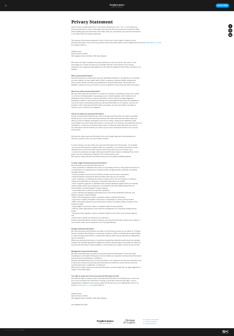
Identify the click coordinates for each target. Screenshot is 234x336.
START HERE (222, 5)
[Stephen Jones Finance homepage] (117, 5)
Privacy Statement (150, 324)
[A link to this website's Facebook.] (230, 26)
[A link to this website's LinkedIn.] (230, 35)
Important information (152, 320)
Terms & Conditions (151, 322)
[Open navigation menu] (33, 5)
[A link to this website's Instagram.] (230, 31)
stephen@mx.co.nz (152, 42)
